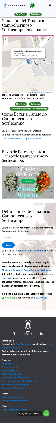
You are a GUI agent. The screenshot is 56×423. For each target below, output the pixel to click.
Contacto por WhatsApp (13, 388)
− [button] (6, 42)
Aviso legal (7, 364)
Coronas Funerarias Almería (15, 397)
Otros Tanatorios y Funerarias (16, 410)
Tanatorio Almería (17, 5)
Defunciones (35, 14)
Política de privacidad (12, 374)
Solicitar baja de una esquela (15, 385)
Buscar (8, 245)
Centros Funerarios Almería (15, 401)
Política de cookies (10, 371)
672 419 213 (41, 297)
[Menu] (50, 4)
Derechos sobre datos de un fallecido (19, 381)
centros (6, 278)
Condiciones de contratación (15, 378)
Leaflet (30, 92)
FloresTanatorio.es (24, 344)
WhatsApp (9, 297)
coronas (48, 274)
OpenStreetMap (40, 92)
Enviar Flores (20, 14)
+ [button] (6, 39)
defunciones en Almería (32, 250)
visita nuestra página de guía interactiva (21, 138)
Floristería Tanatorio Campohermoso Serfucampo (27, 270)
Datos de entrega (10, 367)
